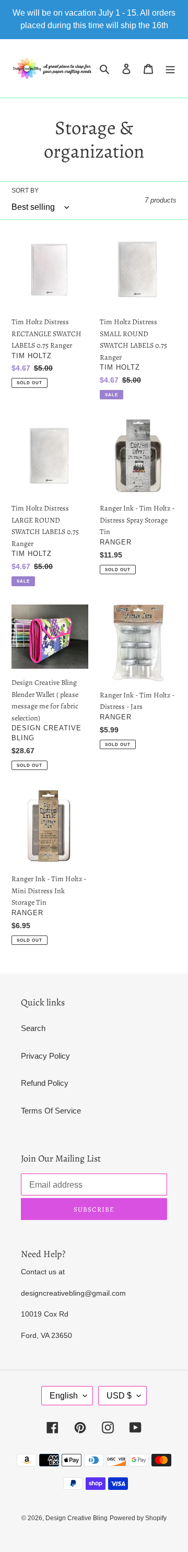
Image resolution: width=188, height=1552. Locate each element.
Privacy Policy (45, 1055)
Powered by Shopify (138, 1518)
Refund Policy (44, 1083)
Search (33, 1028)
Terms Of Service (51, 1110)
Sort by (25, 190)
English (64, 1395)
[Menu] (170, 68)
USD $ (119, 1395)
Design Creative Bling (76, 1518)
